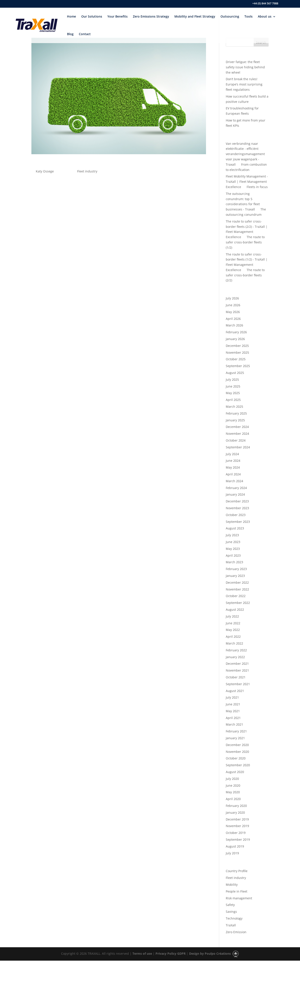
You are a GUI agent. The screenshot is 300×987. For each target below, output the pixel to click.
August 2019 (235, 846)
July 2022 (232, 616)
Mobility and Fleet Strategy (194, 16)
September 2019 (238, 839)
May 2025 (233, 393)
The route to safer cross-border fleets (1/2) (245, 242)
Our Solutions (91, 16)
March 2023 (234, 562)
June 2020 (233, 785)
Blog (70, 34)
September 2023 (238, 522)
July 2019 (232, 853)
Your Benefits (117, 16)
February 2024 (236, 488)
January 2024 (235, 494)
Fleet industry (87, 171)
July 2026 (232, 298)
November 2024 (237, 433)
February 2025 (236, 413)
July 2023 (232, 535)
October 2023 (236, 515)
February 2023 (236, 569)
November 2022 (237, 589)
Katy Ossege (45, 171)
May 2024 (233, 467)
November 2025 (237, 352)
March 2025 (234, 406)
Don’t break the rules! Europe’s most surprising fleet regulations (244, 84)
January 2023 (235, 576)
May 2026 (233, 312)
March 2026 (234, 325)
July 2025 (232, 379)
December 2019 (237, 819)
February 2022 (236, 650)
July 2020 (232, 779)
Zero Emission (236, 932)
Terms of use (142, 953)
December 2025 (237, 346)
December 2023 (237, 501)
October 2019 (236, 833)
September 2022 (238, 603)
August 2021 (235, 691)
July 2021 (232, 697)
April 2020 (233, 799)
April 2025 (233, 400)
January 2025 (235, 420)
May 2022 (233, 630)
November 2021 (237, 670)
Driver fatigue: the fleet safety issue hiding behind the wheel (245, 67)
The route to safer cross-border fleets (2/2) (245, 275)
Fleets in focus (257, 187)
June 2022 (233, 623)
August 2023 (235, 528)
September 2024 (238, 447)
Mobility (232, 884)
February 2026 (236, 332)
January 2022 (235, 657)
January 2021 (235, 738)
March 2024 (234, 481)
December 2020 (237, 745)
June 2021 (233, 704)
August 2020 (235, 772)
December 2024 (237, 427)
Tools (248, 16)
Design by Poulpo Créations (210, 953)
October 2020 (236, 758)
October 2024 (236, 440)
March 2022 (234, 643)
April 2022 (233, 636)
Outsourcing (229, 16)
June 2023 (233, 542)
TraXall (231, 925)
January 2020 (235, 812)
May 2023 (233, 549)
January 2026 (235, 339)
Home (71, 16)
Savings (231, 911)
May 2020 (233, 792)
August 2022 (235, 609)
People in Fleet (236, 891)
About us (264, 16)
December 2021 (237, 663)
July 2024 (232, 454)
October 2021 (236, 677)
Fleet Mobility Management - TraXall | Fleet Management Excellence (247, 181)
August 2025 (235, 373)
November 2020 (237, 752)
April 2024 (233, 474)
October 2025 (236, 359)
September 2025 (238, 366)
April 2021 (233, 718)
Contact (85, 34)
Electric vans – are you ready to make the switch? (96, 164)
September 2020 (238, 765)
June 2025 (233, 386)
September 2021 (238, 684)
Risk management (239, 898)
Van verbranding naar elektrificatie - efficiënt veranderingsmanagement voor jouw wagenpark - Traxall (245, 154)
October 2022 (236, 596)
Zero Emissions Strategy (151, 16)
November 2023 (237, 508)
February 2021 (236, 731)
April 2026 (233, 319)
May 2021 (233, 711)
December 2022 (237, 582)
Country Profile (237, 871)
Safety (230, 905)
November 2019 (237, 826)
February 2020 (236, 806)
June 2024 (233, 460)
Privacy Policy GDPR (170, 953)
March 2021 (234, 724)
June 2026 (233, 305)
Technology (234, 918)
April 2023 (233, 555)
